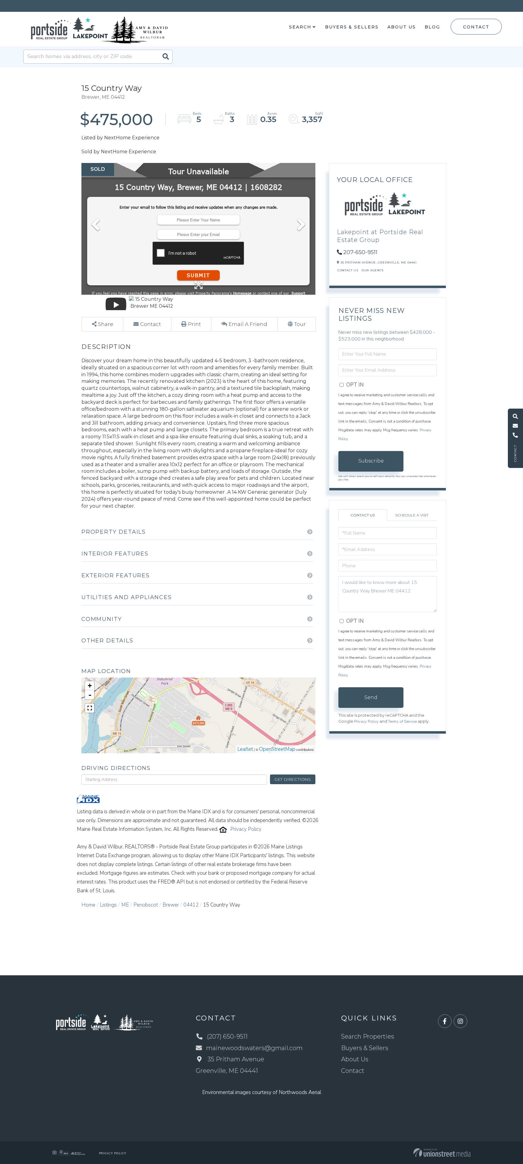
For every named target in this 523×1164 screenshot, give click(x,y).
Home (88, 904)
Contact (476, 27)
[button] (165, 56)
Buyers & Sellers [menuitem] (351, 27)
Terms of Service (402, 721)
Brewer (171, 904)
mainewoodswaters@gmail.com (254, 1048)
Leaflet (245, 749)
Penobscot (145, 904)
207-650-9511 (360, 252)
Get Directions (293, 779)
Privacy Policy (246, 829)
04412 (191, 904)
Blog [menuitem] (432, 27)
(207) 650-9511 (227, 1036)
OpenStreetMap (277, 749)
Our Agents (372, 270)
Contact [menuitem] (352, 1070)
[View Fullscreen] (89, 708)
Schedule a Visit (412, 515)
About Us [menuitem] (401, 27)
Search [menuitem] (300, 27)
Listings (108, 904)
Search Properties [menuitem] (367, 1036)
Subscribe (371, 461)
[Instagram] (460, 1021)
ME (125, 904)
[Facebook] (444, 1021)
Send (370, 697)
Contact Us (347, 270)
